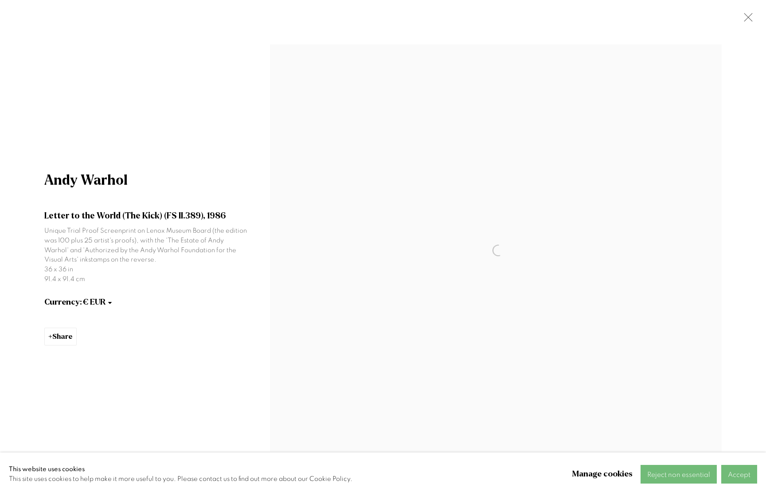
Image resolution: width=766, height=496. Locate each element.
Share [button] (62, 336)
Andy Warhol (86, 180)
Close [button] (746, 20)
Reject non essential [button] (678, 474)
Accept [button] (739, 474)
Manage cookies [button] (602, 474)
